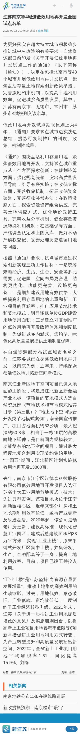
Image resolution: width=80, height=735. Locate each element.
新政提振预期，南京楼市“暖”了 (33, 707)
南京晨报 (43, 30)
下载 (71, 728)
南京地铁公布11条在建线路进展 (34, 696)
